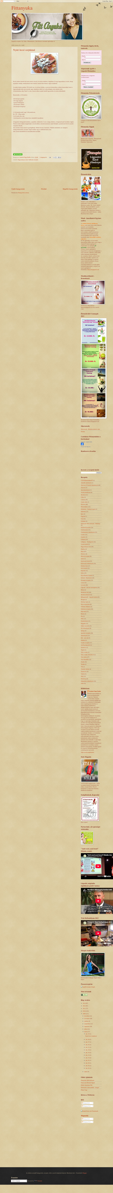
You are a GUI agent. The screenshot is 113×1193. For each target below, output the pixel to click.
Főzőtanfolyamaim (86, 527)
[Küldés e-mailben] (54, 157)
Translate (39, 1181)
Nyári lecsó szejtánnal (24, 49)
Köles (82, 573)
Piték (82, 618)
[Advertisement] (44, 175)
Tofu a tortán (84, 652)
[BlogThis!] (55, 157)
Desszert (83, 504)
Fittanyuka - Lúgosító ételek (86, 441)
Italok (82, 558)
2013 (84, 1003)
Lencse (83, 582)
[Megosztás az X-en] (57, 157)
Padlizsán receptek (33, 159)
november (87, 1018)
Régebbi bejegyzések (70, 189)
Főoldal (43, 189)
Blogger (85, 1173)
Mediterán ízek (85, 592)
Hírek (82, 551)
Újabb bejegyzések (18, 189)
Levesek (83, 585)
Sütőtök (83, 640)
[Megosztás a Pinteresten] (60, 157)
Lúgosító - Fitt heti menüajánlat (89, 587)
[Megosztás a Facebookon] (59, 157)
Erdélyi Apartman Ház (86, 1085)
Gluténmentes (84, 530)
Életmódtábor (84, 506)
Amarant (83, 487)
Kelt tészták (84, 568)
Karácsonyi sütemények (87, 563)
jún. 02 (88, 1068)
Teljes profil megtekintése (87, 752)
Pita (82, 616)
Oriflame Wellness (85, 606)
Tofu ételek (84, 657)
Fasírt (82, 518)
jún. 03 (88, 1065)
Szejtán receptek (85, 642)
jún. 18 (88, 1050)
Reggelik (83, 623)
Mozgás (83, 599)
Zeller (82, 683)
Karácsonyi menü (85, 561)
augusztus (87, 1026)
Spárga (82, 630)
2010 (84, 1011)
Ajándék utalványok (86, 482)
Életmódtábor (87, 480)
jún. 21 (88, 1047)
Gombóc (83, 537)
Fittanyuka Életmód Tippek (88, 1082)
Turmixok (83, 671)
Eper (82, 514)
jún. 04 (88, 1063)
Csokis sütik (84, 502)
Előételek (83, 511)
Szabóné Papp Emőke (25, 157)
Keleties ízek (84, 566)
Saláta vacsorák (85, 626)
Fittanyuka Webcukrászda (87, 1080)
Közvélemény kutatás (86, 575)
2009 (84, 1013)
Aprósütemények (85, 490)
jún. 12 (88, 1055)
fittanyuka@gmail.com (93, 269)
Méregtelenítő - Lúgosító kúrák (89, 597)
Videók (83, 674)
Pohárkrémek (84, 621)
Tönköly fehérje (85, 669)
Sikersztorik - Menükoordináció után (90, 429)
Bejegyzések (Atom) (23, 192)
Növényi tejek (84, 602)
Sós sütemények (85, 628)
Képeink (83, 570)
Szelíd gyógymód (85, 645)
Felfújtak (83, 521)
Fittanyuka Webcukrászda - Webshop (90, 523)
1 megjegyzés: (43, 157)
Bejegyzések (86, 1103)
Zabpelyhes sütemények (87, 681)
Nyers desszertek (85, 604)
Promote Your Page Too (85, 446)
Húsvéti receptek (85, 556)
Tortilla (83, 664)
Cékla (82, 497)
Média (82, 590)
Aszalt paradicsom (85, 492)
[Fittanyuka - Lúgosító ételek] (82, 445)
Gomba (83, 534)
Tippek (82, 650)
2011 (84, 1008)
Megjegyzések (87, 1106)
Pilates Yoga (84, 1090)
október (86, 1021)
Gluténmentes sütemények (88, 532)
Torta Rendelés (85, 659)
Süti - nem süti (84, 638)
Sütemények (84, 635)
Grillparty (83, 539)
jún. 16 (88, 1052)
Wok (82, 676)
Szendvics (83, 647)
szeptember (87, 1023)
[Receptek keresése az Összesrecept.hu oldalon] (88, 987)
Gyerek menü (84, 544)
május (86, 1071)
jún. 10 (88, 1057)
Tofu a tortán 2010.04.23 (87, 654)
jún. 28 (88, 1039)
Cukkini (83, 499)
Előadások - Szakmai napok (88, 509)
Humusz (83, 554)
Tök (82, 666)
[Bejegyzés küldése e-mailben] (49, 157)
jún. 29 (88, 1034)
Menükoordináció (85, 594)
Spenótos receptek (85, 633)
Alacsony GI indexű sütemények (89, 485)
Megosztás (84, 1115)
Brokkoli (83, 495)
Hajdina (83, 549)
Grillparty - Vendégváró (87, 542)
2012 (84, 1006)
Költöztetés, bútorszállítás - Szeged (90, 1087)
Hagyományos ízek (23, 159)
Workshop (83, 678)
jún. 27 (88, 1042)
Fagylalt (83, 516)
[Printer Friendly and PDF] (17, 155)
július (85, 1029)
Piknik (82, 614)
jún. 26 (88, 1044)
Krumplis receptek (85, 580)
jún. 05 (88, 1060)
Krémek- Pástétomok (86, 578)
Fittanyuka (22, 7)
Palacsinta (83, 611)
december (87, 1016)
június (86, 1031)
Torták (82, 662)
